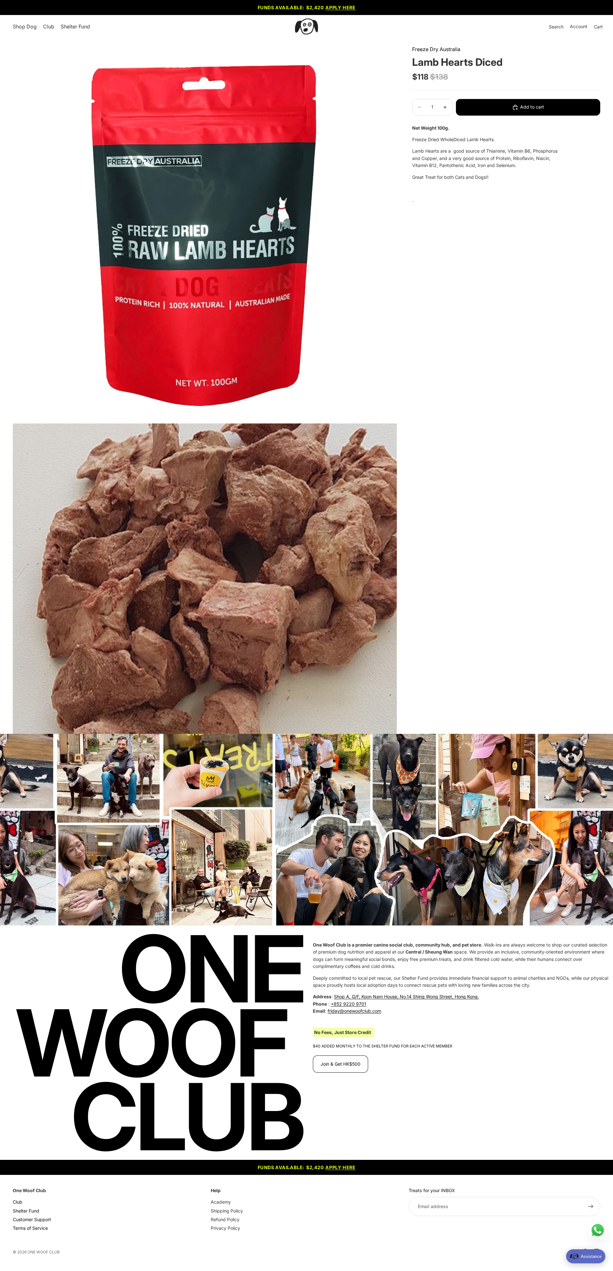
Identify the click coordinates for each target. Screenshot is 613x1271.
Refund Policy (225, 1219)
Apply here (340, 7)
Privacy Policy (225, 1228)
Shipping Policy (227, 1211)
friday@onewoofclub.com (354, 1011)
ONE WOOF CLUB (43, 1252)
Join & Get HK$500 (340, 1064)
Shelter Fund (26, 1211)
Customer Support (32, 1219)
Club (17, 1202)
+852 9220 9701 (348, 1004)
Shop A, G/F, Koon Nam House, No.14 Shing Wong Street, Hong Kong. (406, 996)
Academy (221, 1202)
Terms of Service (30, 1228)
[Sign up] (590, 1207)
